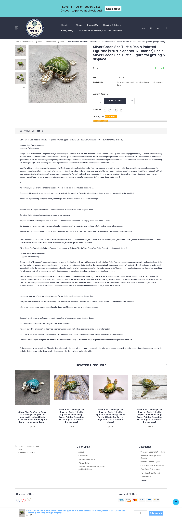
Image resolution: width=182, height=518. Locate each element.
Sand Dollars (146, 477)
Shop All (64, 25)
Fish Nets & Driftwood (150, 473)
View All (144, 480)
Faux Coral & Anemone (150, 469)
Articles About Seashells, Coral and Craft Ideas (100, 31)
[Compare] (151, 29)
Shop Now (113, 8)
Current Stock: (100, 94)
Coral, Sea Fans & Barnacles (152, 465)
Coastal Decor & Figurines (152, 462)
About (79, 25)
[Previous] (17, 88)
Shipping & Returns (112, 25)
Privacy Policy (66, 31)
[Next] (24, 88)
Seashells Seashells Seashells (153, 452)
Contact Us (92, 25)
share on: (97, 109)
